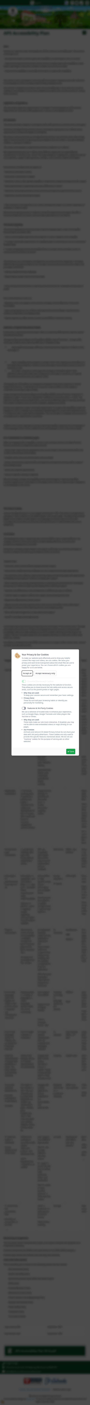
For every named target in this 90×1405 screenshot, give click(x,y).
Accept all (27, 673)
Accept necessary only (45, 673)
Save (71, 751)
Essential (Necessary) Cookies (40, 681)
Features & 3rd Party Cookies (40, 708)
